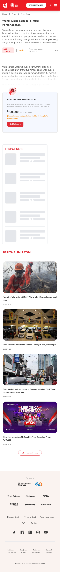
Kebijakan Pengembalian (11, 551)
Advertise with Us (47, 517)
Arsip (14, 14)
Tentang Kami (30, 517)
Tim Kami (34, 523)
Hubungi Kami (13, 517)
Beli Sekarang (15, 124)
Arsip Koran (25, 14)
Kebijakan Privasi (23, 551)
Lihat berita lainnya (30, 453)
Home (4, 14)
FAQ (23, 523)
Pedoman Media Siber (36, 551)
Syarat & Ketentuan (49, 551)
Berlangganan (36, 5)
